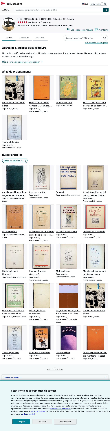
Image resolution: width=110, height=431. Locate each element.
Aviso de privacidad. (27, 414)
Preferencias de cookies (60, 408)
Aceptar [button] (21, 422)
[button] (105, 38)
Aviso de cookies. (38, 411)
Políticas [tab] (40, 37)
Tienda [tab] (8, 37)
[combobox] (58, 10)
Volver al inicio (55, 370)
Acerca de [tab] (24, 37)
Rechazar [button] (42, 422)
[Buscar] (106, 10)
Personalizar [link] (65, 421)
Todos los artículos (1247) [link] (15, 161)
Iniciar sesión (96, 4)
